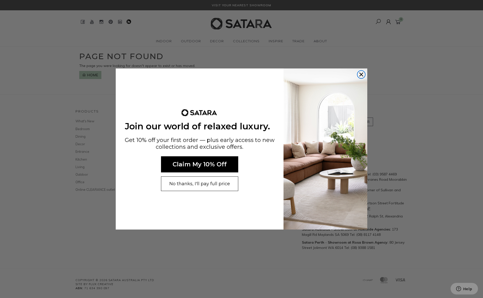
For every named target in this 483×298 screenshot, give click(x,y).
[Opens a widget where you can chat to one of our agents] (464, 289)
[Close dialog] (361, 74)
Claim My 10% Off (200, 164)
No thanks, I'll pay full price (199, 184)
